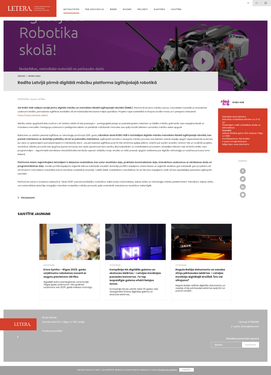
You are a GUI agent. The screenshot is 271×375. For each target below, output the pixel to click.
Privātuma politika (52, 331)
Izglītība (176, 9)
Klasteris (159, 9)
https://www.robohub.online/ (33, 115)
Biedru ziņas (34, 76)
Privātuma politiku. (167, 369)
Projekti (142, 9)
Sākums (21, 76)
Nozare (127, 9)
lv (256, 3)
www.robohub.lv (241, 144)
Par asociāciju (94, 9)
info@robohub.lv (239, 141)
